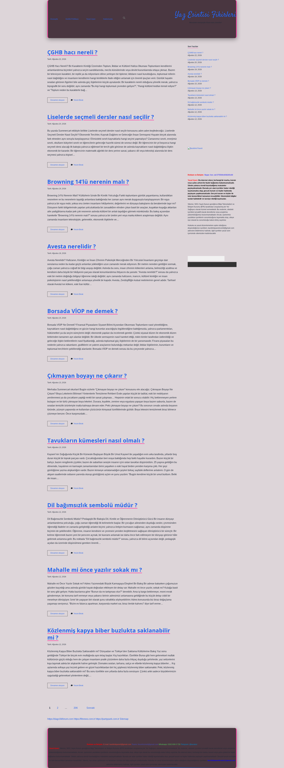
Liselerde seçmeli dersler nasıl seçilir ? (100, 117)
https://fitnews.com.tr (84, 719)
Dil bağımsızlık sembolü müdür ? (92, 505)
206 (76, 708)
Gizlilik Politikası (72, 19)
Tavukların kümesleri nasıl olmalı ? (96, 440)
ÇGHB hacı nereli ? (72, 52)
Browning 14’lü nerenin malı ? (88, 181)
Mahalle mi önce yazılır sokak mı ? (94, 569)
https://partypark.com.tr (107, 719)
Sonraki (91, 708)
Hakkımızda (108, 19)
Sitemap (124, 719)
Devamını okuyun (59, 101)
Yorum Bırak (78, 100)
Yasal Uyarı (90, 19)
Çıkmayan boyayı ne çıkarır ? (87, 375)
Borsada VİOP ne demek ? (82, 311)
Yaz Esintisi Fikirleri (205, 15)
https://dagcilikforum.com (60, 719)
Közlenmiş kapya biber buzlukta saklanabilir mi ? (108, 634)
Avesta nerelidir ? (71, 246)
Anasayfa (54, 19)
